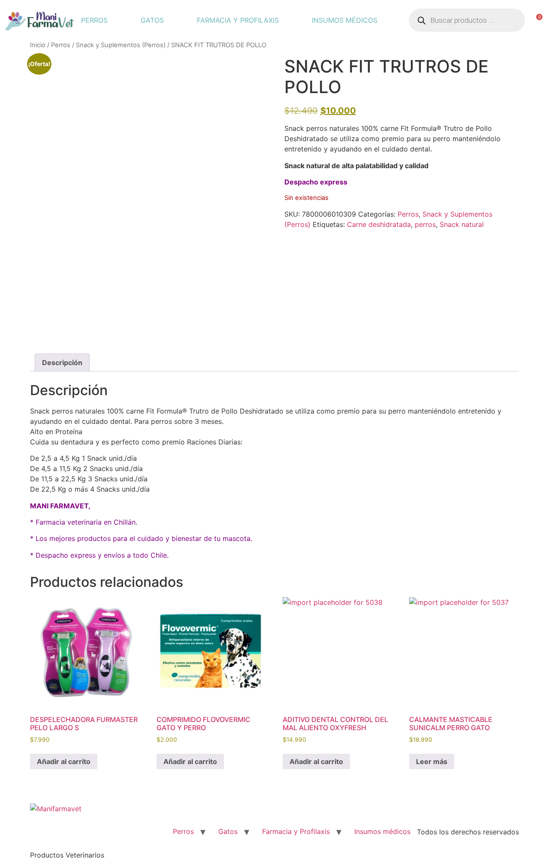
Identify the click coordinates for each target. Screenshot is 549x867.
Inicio (37, 45)
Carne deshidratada (379, 224)
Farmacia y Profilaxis (238, 20)
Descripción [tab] (62, 362)
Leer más (431, 761)
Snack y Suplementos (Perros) (121, 45)
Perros (94, 20)
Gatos (152, 20)
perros (425, 224)
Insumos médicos (344, 20)
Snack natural (462, 224)
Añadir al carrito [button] (63, 761)
